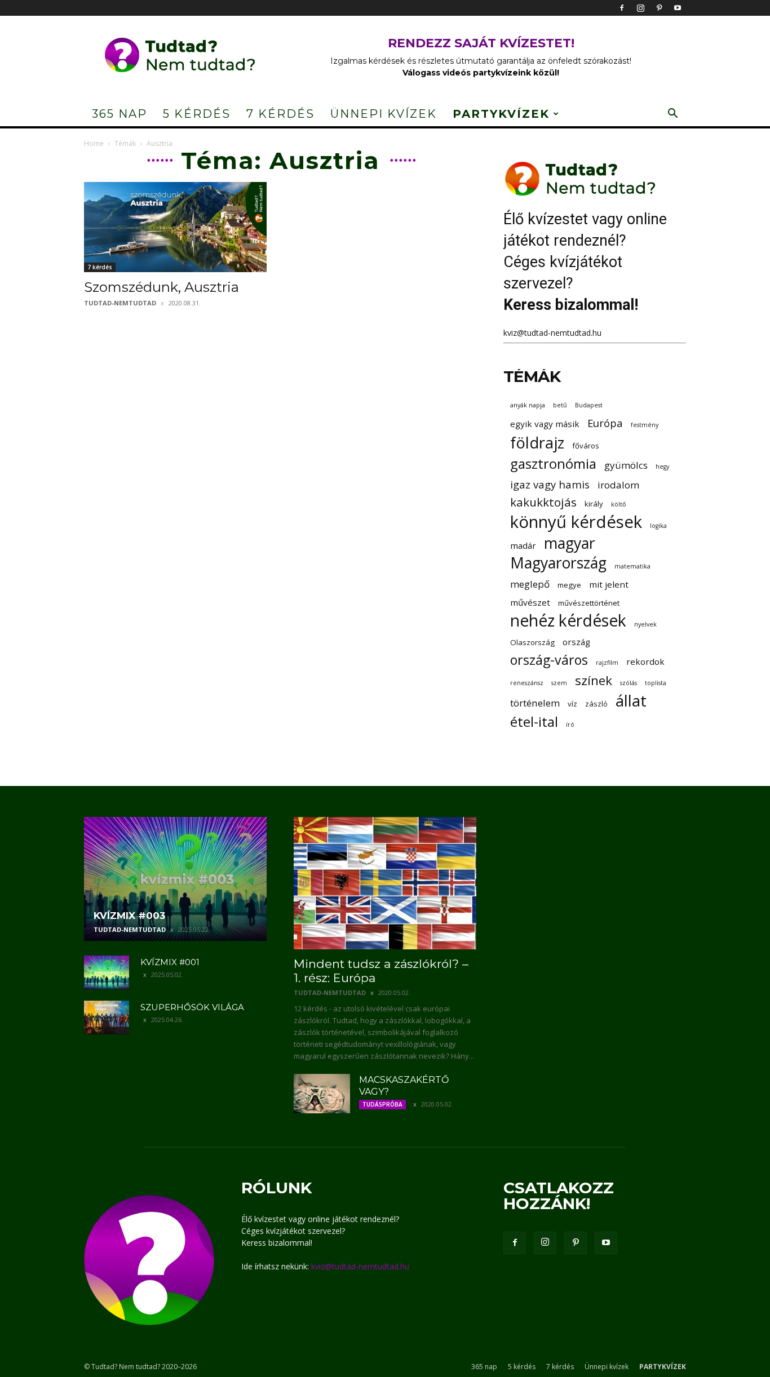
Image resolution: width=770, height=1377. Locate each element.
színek (593, 680)
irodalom (618, 485)
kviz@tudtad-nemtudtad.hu (552, 332)
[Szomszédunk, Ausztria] (175, 227)
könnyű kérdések (576, 522)
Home (94, 143)
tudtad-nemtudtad (120, 303)
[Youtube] (677, 8)
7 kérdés (280, 114)
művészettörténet (588, 603)
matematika (632, 566)
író (570, 725)
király (594, 504)
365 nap (119, 114)
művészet (530, 602)
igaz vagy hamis (550, 484)
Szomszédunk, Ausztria (161, 287)
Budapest (589, 405)
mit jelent (609, 584)
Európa (605, 423)
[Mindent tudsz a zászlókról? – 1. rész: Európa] (385, 883)
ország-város (549, 660)
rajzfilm (607, 663)
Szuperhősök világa (192, 1007)
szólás (628, 683)
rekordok (645, 661)
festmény (644, 425)
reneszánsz (526, 683)
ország (576, 641)
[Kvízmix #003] (175, 879)
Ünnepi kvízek (383, 114)
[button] (672, 114)
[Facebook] (621, 8)
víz (572, 704)
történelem (535, 703)
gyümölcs (626, 465)
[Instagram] (640, 8)
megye (569, 585)
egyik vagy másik (544, 423)
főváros (585, 446)
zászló (596, 704)
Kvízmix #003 (129, 915)
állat (631, 701)
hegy (662, 466)
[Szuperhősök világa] (106, 1017)
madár (523, 545)
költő (618, 504)
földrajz (537, 442)
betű (560, 405)
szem (559, 683)
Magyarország (558, 563)
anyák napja (527, 405)
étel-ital (534, 721)
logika (658, 526)
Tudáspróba (382, 1104)
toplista (655, 683)
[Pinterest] (658, 8)
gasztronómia (553, 463)
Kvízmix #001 (170, 962)
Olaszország (532, 642)
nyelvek (645, 624)
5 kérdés (197, 114)
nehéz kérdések (568, 621)
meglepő (530, 584)
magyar (569, 543)
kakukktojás (543, 502)
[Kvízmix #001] (106, 972)
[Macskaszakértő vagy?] (322, 1093)
